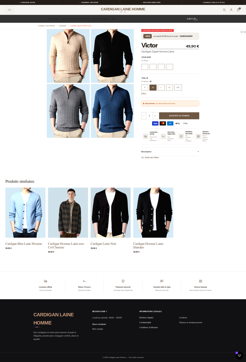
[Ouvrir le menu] (9, 9)
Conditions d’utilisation (148, 327)
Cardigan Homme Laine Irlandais (148, 245)
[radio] (144, 67)
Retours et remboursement (190, 322)
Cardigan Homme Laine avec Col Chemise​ (66, 245)
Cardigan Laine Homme (46, 26)
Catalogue (62, 26)
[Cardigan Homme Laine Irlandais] (153, 213)
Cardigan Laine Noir (103, 243)
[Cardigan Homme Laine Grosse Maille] (241, 32)
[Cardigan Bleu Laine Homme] (25, 213)
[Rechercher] (224, 9)
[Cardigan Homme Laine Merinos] (244, 32)
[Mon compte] (231, 9)
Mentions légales (146, 317)
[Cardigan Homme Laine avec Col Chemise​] (68, 213)
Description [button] (170, 152)
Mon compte (97, 329)
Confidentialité (145, 322)
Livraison (183, 317)
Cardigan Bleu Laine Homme (23, 243)
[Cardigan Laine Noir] (111, 213)
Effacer (143, 93)
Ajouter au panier (179, 116)
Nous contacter (99, 324)
